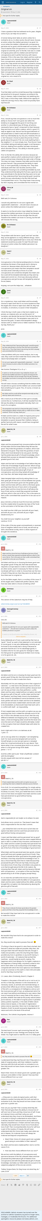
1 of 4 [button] (15, 1176)
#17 (40, 928)
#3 (40, 115)
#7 (40, 298)
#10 (40, 544)
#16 (40, 899)
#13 (40, 667)
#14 (40, 773)
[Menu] (2, 2)
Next (21, 1176)
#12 (40, 616)
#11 (40, 596)
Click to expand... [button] (21, 636)
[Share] (37, 28)
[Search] (40, 2)
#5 (40, 232)
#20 (40, 1089)
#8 (40, 341)
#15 (40, 810)
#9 (40, 436)
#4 (40, 195)
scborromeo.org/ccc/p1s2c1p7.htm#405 (15, 604)
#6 (40, 258)
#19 (40, 1047)
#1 (40, 28)
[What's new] (36, 2)
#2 (40, 89)
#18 (40, 1027)
